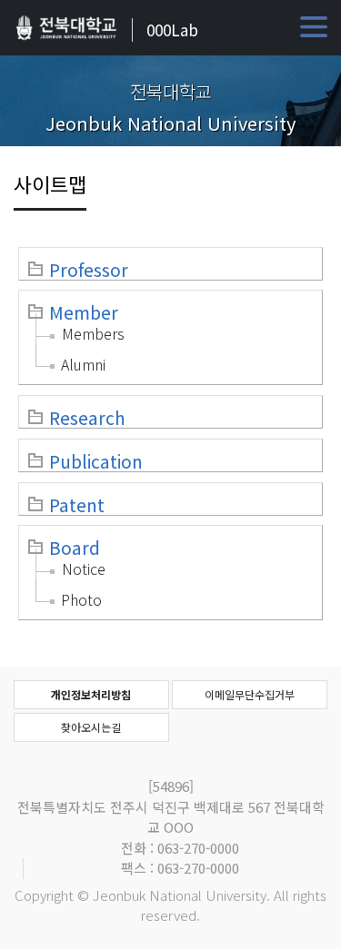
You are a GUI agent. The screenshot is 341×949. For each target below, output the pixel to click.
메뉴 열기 (313, 27)
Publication (96, 461)
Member (83, 312)
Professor (88, 269)
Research (87, 417)
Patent (77, 505)
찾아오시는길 (91, 727)
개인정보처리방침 (91, 694)
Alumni (83, 364)
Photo (81, 599)
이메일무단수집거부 (250, 694)
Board (74, 547)
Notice (83, 568)
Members (93, 333)
